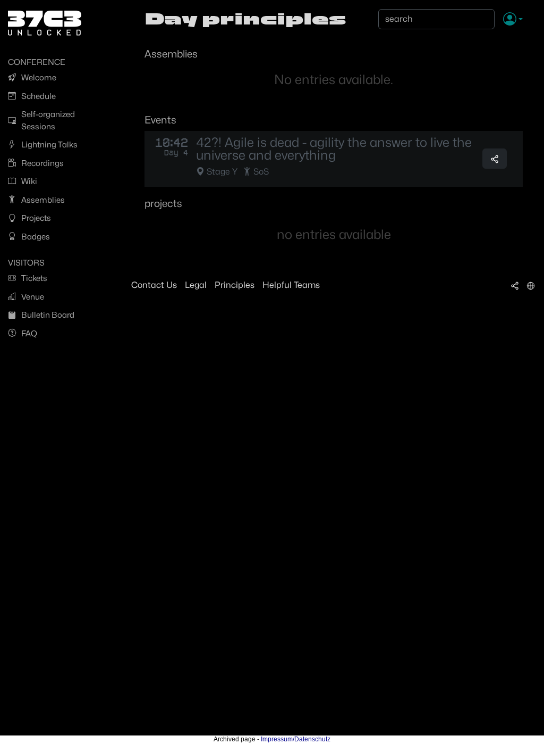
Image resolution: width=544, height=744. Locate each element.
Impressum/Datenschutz (295, 739)
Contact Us (154, 285)
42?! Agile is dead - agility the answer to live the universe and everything (334, 149)
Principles (234, 285)
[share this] (494, 158)
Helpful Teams (291, 285)
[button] (513, 20)
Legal (196, 285)
